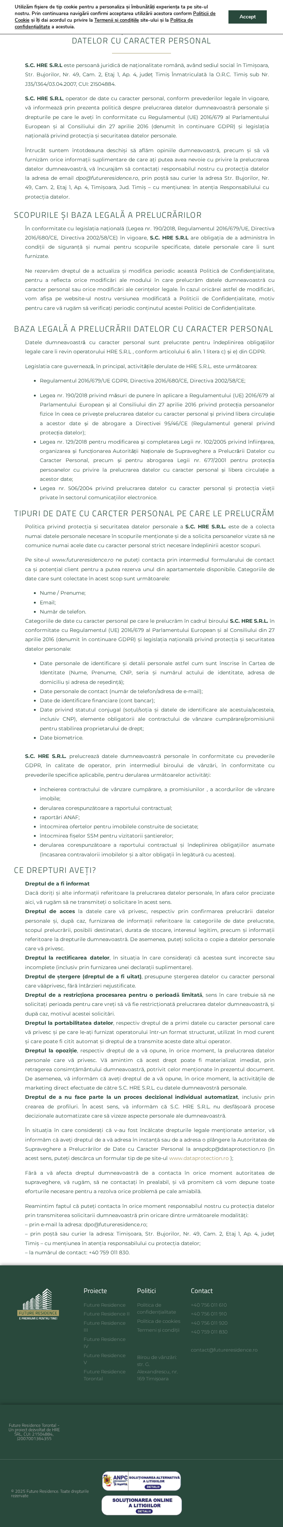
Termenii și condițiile (116, 20)
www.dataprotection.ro (199, 1158)
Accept (248, 16)
